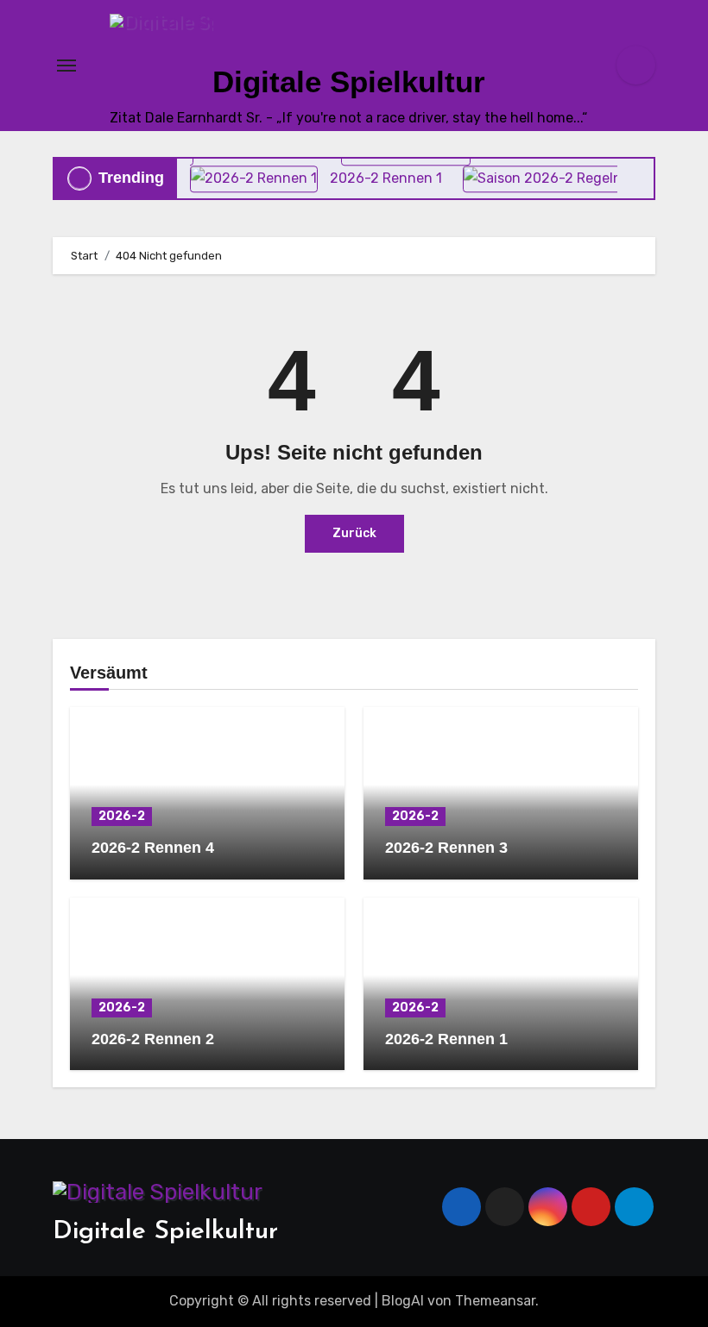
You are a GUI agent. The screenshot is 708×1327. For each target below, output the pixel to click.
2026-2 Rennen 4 (153, 847)
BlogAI (403, 1301)
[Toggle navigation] (66, 65)
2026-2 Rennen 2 (153, 1039)
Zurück (354, 533)
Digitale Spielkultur (348, 81)
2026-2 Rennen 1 (446, 1039)
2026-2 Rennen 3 (446, 847)
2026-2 (121, 816)
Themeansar (495, 1301)
